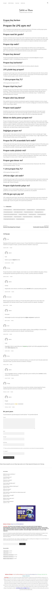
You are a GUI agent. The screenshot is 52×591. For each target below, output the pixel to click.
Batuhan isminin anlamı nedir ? (8, 498)
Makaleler (8, 206)
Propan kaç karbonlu (41, 214)
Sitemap (42, 464)
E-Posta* (4, 436)
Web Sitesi (5, 442)
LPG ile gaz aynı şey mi (41, 209)
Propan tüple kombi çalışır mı (9, 219)
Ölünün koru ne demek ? (7, 480)
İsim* (4, 431)
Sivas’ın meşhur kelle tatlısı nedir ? (9, 483)
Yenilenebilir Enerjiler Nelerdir (41, 227)
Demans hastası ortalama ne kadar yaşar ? (10, 486)
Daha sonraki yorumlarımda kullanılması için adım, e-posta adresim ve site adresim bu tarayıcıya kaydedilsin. (24, 448)
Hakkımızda (23, 3)
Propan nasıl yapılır (17, 216)
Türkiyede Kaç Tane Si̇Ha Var (8, 554)
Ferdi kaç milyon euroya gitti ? (8, 495)
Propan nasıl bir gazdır (8, 216)
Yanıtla (11, 247)
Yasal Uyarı (17, 3)
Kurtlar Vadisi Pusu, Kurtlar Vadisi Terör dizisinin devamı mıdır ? (14, 492)
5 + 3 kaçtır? (5, 451)
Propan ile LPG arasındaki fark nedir (10, 214)
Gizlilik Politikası (11, 3)
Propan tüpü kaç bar (20, 219)
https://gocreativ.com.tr (20, 464)
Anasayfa (5, 3)
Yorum (4, 417)
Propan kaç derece (32, 214)
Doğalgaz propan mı (30, 209)
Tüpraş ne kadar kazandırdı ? (8, 501)
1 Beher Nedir (5, 550)
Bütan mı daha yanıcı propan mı (19, 209)
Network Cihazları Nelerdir (8, 558)
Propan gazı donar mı (39, 212)
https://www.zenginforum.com (7, 464)
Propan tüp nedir (37, 216)
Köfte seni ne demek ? (7, 489)
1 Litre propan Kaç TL (8, 209)
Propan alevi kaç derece (28, 212)
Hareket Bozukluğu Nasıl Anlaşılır (11, 227)
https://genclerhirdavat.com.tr (33, 464)
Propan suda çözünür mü (27, 216)
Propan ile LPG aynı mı (23, 214)
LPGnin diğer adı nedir (18, 212)
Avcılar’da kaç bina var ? (7, 477)
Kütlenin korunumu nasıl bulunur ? (9, 474)
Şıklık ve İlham (26, 10)
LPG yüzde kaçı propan (8, 212)
